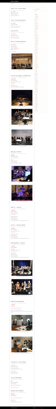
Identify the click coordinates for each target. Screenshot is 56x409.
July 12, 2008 (15, 392)
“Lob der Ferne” (13, 365)
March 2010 (36, 101)
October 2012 (36, 91)
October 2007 (36, 110)
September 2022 (36, 38)
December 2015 (36, 65)
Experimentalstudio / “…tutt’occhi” (18, 243)
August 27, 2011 (15, 153)
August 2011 (36, 94)
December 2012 (36, 89)
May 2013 (36, 85)
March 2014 (36, 79)
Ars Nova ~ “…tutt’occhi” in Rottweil (18, 225)
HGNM (12, 49)
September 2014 (36, 74)
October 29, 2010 (15, 363)
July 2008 (36, 109)
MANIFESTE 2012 (13, 82)
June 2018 (36, 50)
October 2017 (36, 53)
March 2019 (36, 47)
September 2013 (36, 82)
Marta (12, 32)
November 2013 (36, 80)
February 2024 (36, 23)
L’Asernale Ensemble (16, 15)
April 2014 (36, 77)
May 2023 (36, 32)
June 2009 (36, 107)
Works (35, 1)
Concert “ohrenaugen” (13, 383)
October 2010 (36, 98)
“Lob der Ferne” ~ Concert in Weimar (18, 362)
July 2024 (36, 20)
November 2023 (36, 26)
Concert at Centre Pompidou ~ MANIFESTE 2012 (21, 75)
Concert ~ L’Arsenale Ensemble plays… (18, 20)
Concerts (19, 32)
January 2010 (36, 103)
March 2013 (36, 88)
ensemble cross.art (16, 387)
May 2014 (36, 76)
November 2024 (36, 17)
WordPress (43, 407)
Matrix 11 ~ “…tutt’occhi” (16, 207)
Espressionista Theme (38, 407)
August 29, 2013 (15, 32)
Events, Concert (31, 1)
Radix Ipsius (13, 154)
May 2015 (36, 70)
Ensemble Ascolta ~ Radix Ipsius (17, 390)
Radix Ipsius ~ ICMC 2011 (16, 151)
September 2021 (36, 41)
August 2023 (36, 29)
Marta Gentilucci (15, 1)
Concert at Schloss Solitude (16, 377)
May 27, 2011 (15, 226)
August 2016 (36, 59)
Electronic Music (21, 77)
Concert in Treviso (14, 30)
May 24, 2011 (15, 244)
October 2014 (36, 73)
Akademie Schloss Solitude (14, 385)
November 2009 (36, 104)
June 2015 (36, 68)
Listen (38, 1)
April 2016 (36, 62)
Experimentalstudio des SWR (14, 216)
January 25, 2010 (15, 379)
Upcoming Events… (37, 9)
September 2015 (36, 67)
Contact (44, 1)
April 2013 (36, 86)
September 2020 (36, 44)
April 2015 (36, 71)
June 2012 (36, 92)
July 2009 (36, 106)
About (26, 1)
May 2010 (36, 100)
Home (23, 1)
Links (41, 1)
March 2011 (36, 97)
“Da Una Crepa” (13, 78)
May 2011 (36, 95)
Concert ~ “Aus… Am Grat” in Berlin (18, 8)
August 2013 (36, 83)
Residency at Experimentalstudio (17, 301)
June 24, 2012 (15, 77)
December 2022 (36, 35)
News (23, 32)
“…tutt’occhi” (13, 210)
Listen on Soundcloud (13, 51)
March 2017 (36, 56)
